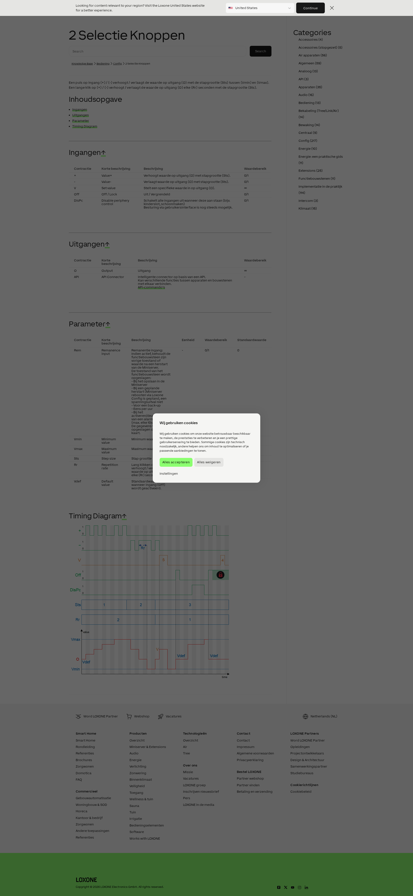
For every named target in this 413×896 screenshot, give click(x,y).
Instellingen (169, 473)
